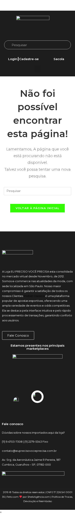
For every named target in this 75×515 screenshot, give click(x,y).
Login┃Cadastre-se (23, 59)
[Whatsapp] (65, 5)
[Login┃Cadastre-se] (23, 54)
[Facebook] (58, 5)
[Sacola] (58, 54)
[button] (37, 68)
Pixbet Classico (34, 296)
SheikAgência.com (39, 496)
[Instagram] (51, 5)
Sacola (59, 59)
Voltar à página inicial (38, 208)
